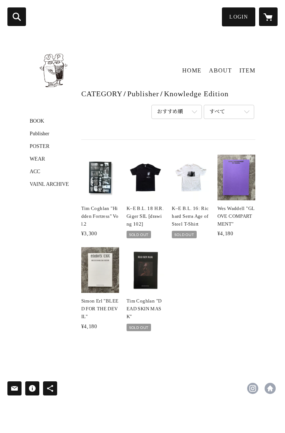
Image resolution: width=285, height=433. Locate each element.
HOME (192, 70)
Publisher (39, 133)
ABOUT (220, 70)
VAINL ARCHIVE (49, 184)
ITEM (247, 70)
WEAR (37, 159)
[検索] (16, 16)
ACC (35, 171)
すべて (217, 111)
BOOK (37, 121)
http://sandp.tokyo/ (270, 388)
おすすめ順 (170, 111)
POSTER (39, 146)
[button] (238, 16)
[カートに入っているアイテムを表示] (268, 16)
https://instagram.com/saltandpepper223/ (252, 388)
